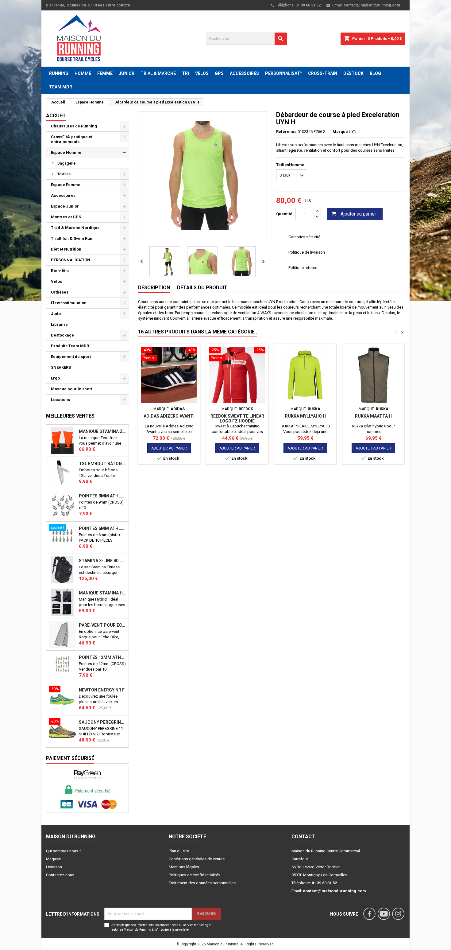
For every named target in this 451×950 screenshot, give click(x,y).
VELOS (202, 73)
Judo (56, 313)
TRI (185, 73)
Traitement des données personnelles (202, 883)
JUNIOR (126, 73)
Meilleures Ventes (70, 416)
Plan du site (179, 851)
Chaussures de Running (74, 126)
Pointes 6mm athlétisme (102, 528)
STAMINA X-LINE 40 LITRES (102, 560)
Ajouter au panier (353, 214)
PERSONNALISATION (70, 260)
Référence (286, 131)
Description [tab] (154, 287)
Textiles (64, 174)
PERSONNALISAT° (283, 73)
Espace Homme (66, 152)
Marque (340, 131)
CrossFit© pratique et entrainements (71, 139)
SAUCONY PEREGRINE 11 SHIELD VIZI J (102, 722)
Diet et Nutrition (66, 249)
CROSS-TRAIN (322, 73)
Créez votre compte (111, 5)
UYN (353, 131)
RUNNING (58, 73)
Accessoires (63, 195)
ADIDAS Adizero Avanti (169, 416)
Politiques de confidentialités (194, 875)
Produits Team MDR (70, 346)
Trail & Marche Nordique (75, 227)
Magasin (53, 859)
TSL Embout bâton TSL (102, 463)
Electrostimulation (69, 303)
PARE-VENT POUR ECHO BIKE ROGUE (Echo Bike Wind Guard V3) (102, 625)
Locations (60, 399)
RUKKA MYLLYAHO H (305, 416)
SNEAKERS (61, 367)
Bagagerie (66, 163)
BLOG (375, 73)
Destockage (62, 335)
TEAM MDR (60, 86)
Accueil (56, 116)
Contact (303, 836)
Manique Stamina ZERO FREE (102, 431)
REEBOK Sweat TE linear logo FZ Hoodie (237, 418)
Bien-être (60, 270)
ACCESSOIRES (244, 73)
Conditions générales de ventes (197, 859)
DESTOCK (353, 73)
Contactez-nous (60, 875)
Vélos (56, 281)
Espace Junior (65, 206)
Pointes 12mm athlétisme (102, 657)
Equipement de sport (71, 356)
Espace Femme (65, 184)
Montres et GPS (66, 217)
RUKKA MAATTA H (373, 416)
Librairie (59, 324)
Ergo (55, 378)
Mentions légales (184, 867)
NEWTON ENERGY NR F (102, 689)
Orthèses (59, 292)
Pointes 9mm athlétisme (102, 495)
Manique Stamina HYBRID (102, 592)
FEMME (105, 73)
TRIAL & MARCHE (158, 73)
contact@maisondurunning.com (372, 5)
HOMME (83, 73)
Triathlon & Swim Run (71, 238)
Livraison (54, 867)
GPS (219, 73)
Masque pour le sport (71, 389)
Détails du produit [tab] (202, 287)
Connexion (76, 5)
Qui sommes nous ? (63, 851)
